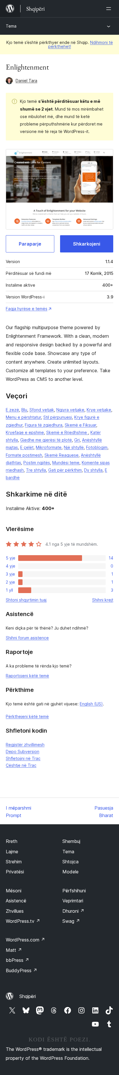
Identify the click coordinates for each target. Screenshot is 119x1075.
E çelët (27, 447)
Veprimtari (72, 901)
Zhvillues (15, 911)
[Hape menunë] (110, 8)
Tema (11, 26)
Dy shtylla (93, 470)
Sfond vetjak (41, 409)
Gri (77, 439)
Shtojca (70, 861)
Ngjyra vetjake (70, 409)
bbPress (17, 960)
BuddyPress (21, 970)
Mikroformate (49, 447)
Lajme (12, 851)
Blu (24, 409)
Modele (70, 872)
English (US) (91, 703)
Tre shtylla (36, 470)
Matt (14, 950)
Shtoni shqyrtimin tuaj (26, 599)
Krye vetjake (99, 409)
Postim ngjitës (36, 462)
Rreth (11, 841)
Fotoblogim (96, 447)
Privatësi (15, 872)
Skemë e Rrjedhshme (67, 432)
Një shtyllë (74, 447)
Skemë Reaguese (61, 455)
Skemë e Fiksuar (80, 424)
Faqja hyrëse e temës (26, 308)
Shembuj (71, 841)
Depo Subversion (22, 751)
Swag (71, 921)
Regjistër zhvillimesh (25, 744)
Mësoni (13, 890)
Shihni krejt (102, 599)
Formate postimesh (24, 455)
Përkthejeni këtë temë (27, 716)
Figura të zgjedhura (43, 424)
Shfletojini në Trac (23, 758)
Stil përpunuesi (57, 417)
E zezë (12, 409)
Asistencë (16, 901)
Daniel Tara (26, 80)
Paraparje (30, 244)
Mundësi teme (65, 462)
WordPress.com (25, 940)
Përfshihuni (74, 890)
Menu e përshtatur (23, 417)
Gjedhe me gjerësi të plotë (46, 439)
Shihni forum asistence (27, 637)
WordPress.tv (23, 921)
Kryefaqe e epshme (25, 432)
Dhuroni (73, 911)
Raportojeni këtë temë (27, 675)
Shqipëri (27, 996)
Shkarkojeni (86, 244)
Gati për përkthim (65, 470)
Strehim (14, 861)
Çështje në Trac (21, 765)
